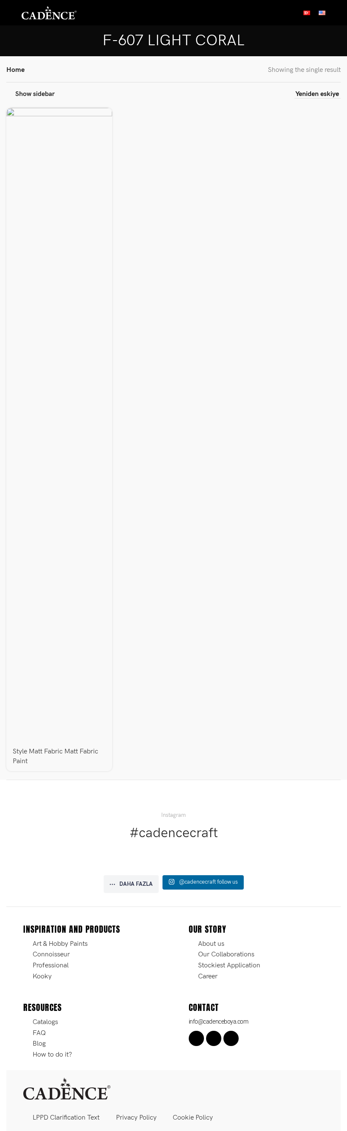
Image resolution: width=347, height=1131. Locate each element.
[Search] (337, 12)
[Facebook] (196, 1038)
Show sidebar (35, 94)
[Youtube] (231, 1038)
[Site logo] (49, 12)
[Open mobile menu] (9, 12)
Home (15, 70)
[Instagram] (213, 1038)
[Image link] (66, 1088)
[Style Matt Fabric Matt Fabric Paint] (59, 425)
